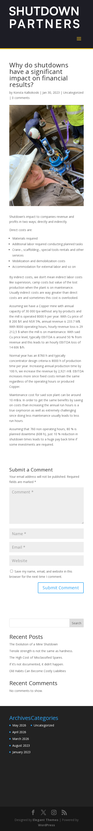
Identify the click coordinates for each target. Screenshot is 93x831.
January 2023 (21, 752)
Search (76, 623)
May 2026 (19, 725)
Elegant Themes (45, 820)
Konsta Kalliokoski (26, 92)
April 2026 (19, 732)
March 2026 (20, 739)
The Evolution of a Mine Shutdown (33, 644)
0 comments (21, 98)
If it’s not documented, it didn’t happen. (36, 664)
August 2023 (21, 745)
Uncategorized (73, 92)
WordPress (46, 825)
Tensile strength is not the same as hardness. (41, 651)
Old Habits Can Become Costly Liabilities (37, 671)
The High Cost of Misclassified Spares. (36, 657)
